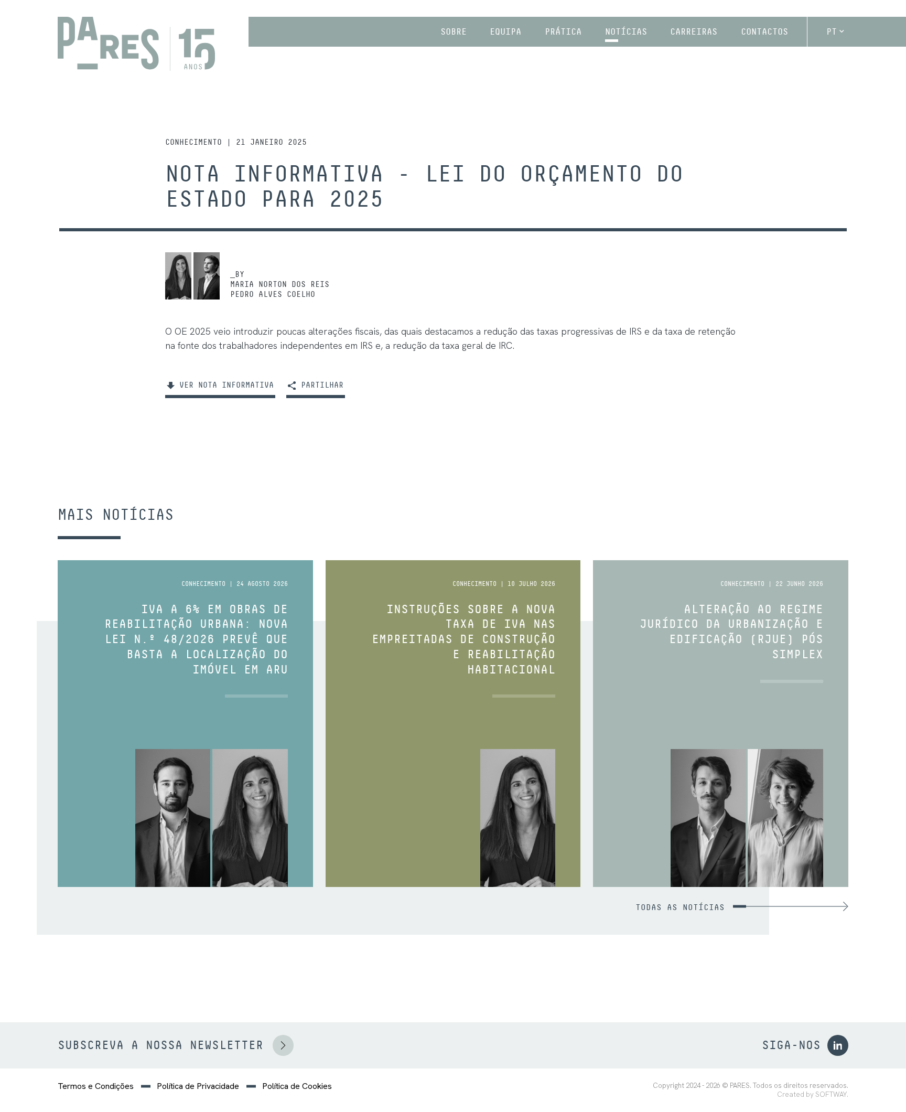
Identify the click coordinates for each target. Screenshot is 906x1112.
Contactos (764, 31)
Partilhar (319, 384)
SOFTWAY (831, 1094)
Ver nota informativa (224, 384)
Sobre (453, 31)
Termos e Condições (96, 1086)
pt (831, 31)
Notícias (626, 31)
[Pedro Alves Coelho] (206, 276)
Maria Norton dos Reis (279, 284)
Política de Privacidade (198, 1086)
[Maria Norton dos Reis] (178, 276)
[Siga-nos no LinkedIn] (837, 1045)
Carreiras (693, 31)
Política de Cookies (297, 1086)
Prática (563, 31)
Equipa (505, 31)
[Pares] (136, 44)
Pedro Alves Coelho (272, 294)
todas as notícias (680, 907)
